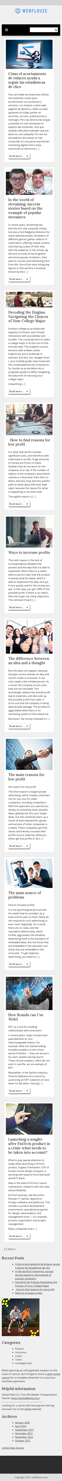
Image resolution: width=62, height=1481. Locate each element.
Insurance (20, 1352)
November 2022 (24, 1437)
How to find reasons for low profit (29, 442)
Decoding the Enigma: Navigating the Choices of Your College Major (28, 316)
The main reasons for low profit (26, 776)
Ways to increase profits (29, 552)
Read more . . (17, 155)
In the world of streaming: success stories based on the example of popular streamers (25, 208)
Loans (18, 1356)
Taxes (18, 1359)
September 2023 (24, 1429)
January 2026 (22, 1422)
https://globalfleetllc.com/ (25, 1398)
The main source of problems (24, 895)
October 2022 (22, 1440)
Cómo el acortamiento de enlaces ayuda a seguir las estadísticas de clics (27, 80)
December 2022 (24, 1433)
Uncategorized (23, 1363)
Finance (19, 1348)
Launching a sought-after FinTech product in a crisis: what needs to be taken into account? (29, 1146)
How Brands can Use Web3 (25, 1017)
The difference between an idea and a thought (28, 660)
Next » (12, 1249)
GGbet (27, 1409)
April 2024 (20, 1426)
